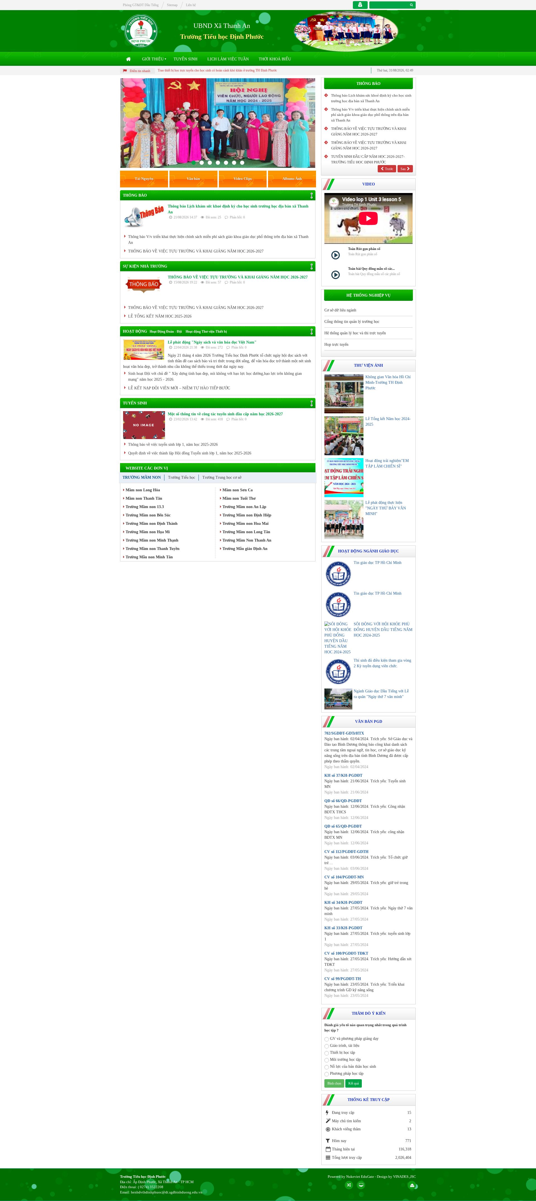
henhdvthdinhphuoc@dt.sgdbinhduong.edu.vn (166, 1192)
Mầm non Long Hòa (142, 490)
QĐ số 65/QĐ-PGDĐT (343, 826)
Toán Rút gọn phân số (364, 249)
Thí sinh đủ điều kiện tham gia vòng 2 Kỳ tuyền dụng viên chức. (382, 663)
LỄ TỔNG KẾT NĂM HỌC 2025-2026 (160, 316)
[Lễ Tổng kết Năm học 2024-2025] (343, 435)
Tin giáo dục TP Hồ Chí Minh (377, 563)
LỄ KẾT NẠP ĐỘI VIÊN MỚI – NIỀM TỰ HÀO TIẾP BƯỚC (179, 388)
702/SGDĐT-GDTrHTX (344, 733)
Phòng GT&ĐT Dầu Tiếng (141, 5)
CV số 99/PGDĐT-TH (342, 979)
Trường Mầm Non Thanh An (246, 540)
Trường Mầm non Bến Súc (148, 515)
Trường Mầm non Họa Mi (147, 532)
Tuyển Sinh (185, 59)
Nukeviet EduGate (360, 1176)
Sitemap (172, 5)
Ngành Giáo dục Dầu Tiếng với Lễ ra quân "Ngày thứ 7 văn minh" (381, 694)
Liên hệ (191, 5)
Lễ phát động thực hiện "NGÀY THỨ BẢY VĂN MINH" (385, 508)
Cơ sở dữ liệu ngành (340, 310)
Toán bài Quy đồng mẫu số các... (371, 269)
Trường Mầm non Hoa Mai (245, 523)
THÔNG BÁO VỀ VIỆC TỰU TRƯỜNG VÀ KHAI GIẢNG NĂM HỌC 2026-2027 (196, 251)
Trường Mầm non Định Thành (151, 523)
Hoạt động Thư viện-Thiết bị (206, 331)
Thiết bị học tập (342, 1052)
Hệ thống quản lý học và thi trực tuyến (355, 333)
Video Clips (243, 179)
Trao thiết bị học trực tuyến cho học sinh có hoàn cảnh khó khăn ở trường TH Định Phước (176, 70)
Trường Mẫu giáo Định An (244, 549)
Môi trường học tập (345, 1059)
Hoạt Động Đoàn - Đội (166, 331)
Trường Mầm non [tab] (142, 477)
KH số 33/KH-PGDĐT (343, 928)
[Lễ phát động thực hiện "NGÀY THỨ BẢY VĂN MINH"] (343, 519)
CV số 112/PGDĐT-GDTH (346, 852)
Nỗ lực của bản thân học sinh (353, 1066)
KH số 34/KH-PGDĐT (343, 902)
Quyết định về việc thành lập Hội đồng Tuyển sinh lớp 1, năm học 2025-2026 (189, 453)
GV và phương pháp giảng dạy (354, 1038)
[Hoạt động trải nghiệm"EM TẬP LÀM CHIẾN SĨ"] (343, 477)
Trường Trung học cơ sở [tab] (221, 477)
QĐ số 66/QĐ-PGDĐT (343, 801)
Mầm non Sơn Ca (237, 490)
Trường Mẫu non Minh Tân (149, 557)
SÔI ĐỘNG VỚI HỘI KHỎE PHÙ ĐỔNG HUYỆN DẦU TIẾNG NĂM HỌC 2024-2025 (383, 629)
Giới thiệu (153, 59)
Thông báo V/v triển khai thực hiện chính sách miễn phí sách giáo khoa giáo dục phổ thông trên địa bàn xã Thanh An (218, 240)
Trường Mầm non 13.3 (144, 507)
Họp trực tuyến (336, 344)
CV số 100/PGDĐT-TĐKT (346, 953)
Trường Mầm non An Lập (243, 507)
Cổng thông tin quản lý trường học (351, 322)
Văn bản (193, 179)
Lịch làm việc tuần (228, 59)
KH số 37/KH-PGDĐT (343, 775)
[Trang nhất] (129, 59)
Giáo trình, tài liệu (344, 1045)
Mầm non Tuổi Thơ (238, 498)
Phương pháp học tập (346, 1073)
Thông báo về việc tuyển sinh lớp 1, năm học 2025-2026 (173, 444)
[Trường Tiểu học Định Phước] (141, 31)
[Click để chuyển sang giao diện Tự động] (349, 1185)
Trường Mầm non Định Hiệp (246, 515)
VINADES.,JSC (404, 1176)
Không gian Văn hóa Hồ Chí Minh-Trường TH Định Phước (388, 382)
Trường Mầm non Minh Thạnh (151, 540)
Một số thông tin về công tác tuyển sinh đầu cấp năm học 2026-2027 (225, 414)
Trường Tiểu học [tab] (181, 477)
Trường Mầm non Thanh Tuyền (152, 549)
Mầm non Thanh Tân (143, 498)
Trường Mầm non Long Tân (245, 532)
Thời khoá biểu (275, 59)
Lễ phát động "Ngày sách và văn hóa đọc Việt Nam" (212, 342)
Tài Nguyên (144, 179)
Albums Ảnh (292, 179)
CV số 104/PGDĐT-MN (344, 877)
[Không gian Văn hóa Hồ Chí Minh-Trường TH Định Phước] (343, 393)
